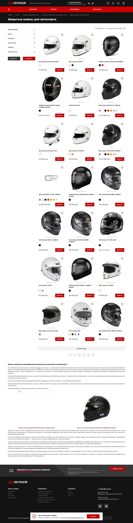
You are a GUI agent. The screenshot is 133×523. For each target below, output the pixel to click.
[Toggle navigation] (9, 9)
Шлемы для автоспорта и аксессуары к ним (54, 15)
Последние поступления (114, 28)
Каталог (17, 15)
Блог (69, 495)
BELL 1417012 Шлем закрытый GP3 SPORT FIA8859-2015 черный (96, 427)
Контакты (71, 493)
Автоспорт (11, 491)
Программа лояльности (45, 491)
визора (45, 381)
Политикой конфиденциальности (74, 517)
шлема (38, 367)
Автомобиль (11, 497)
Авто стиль (11, 495)
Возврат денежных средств (46, 499)
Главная (10, 15)
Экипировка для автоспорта (31, 15)
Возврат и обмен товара (45, 497)
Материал (11, 38)
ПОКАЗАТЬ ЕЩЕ (81, 348)
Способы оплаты (43, 495)
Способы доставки (43, 493)
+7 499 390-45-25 (74, 3)
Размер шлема (12, 51)
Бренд (10, 34)
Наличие (10, 47)
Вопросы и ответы (43, 501)
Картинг (10, 493)
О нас (69, 491)
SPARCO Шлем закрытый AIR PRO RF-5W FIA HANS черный (36, 427)
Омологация (12, 43)
